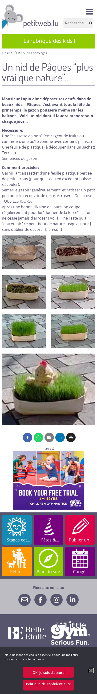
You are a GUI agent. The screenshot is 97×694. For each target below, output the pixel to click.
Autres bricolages (35, 53)
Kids (5, 53)
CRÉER (15, 53)
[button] (91, 670)
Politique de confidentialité (48, 684)
